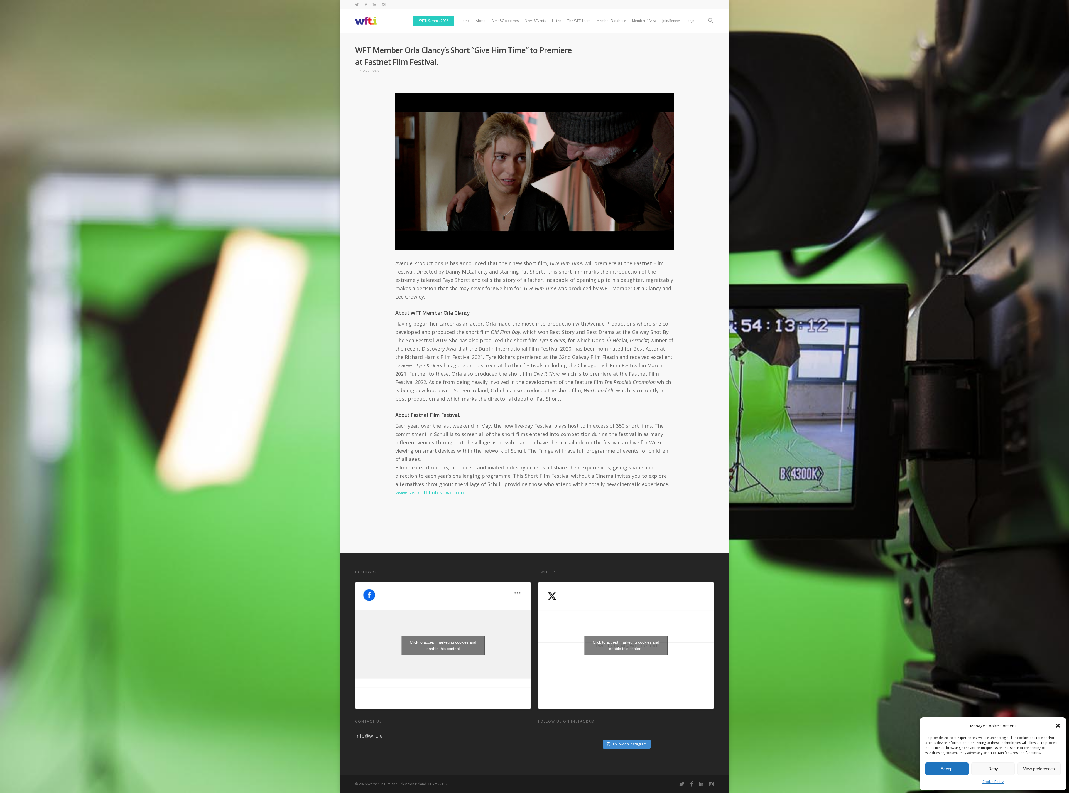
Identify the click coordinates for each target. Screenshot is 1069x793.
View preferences (1039, 768)
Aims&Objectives (505, 20)
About (481, 20)
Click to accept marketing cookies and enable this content (443, 645)
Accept (947, 768)
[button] (1058, 725)
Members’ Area (644, 20)
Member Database (611, 20)
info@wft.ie (369, 735)
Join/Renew (671, 20)
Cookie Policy (993, 781)
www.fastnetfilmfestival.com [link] (429, 492)
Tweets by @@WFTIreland (626, 645)
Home (465, 20)
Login (690, 20)
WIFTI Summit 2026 (433, 20)
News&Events (535, 20)
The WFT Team (578, 20)
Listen (556, 20)
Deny (993, 768)
